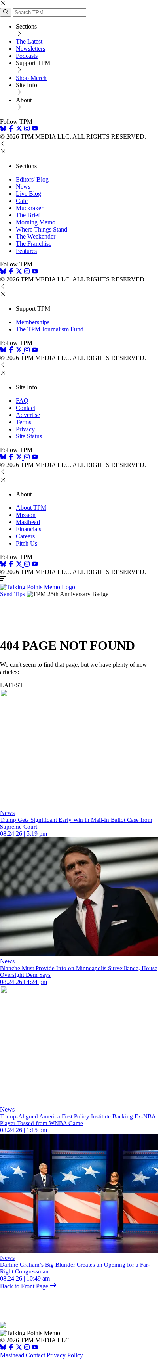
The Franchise (33, 243)
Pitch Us (26, 543)
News (23, 186)
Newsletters (30, 48)
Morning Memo (35, 222)
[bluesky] (3, 129)
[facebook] (11, 129)
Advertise (28, 415)
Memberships (32, 322)
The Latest (29, 41)
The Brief (28, 215)
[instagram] (27, 129)
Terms (23, 422)
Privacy (25, 429)
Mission (26, 514)
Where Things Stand (41, 229)
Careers (25, 536)
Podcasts (27, 55)
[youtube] (35, 129)
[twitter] (19, 1348)
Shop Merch (31, 78)
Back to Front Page (25, 1286)
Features (26, 250)
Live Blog (28, 193)
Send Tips (12, 594)
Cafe (22, 200)
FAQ (22, 400)
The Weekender (35, 236)
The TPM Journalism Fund (49, 329)
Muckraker (29, 208)
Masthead (28, 522)
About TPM (31, 507)
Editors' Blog (32, 179)
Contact (25, 407)
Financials (28, 529)
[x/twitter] (20, 129)
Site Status (29, 436)
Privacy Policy (65, 1355)
